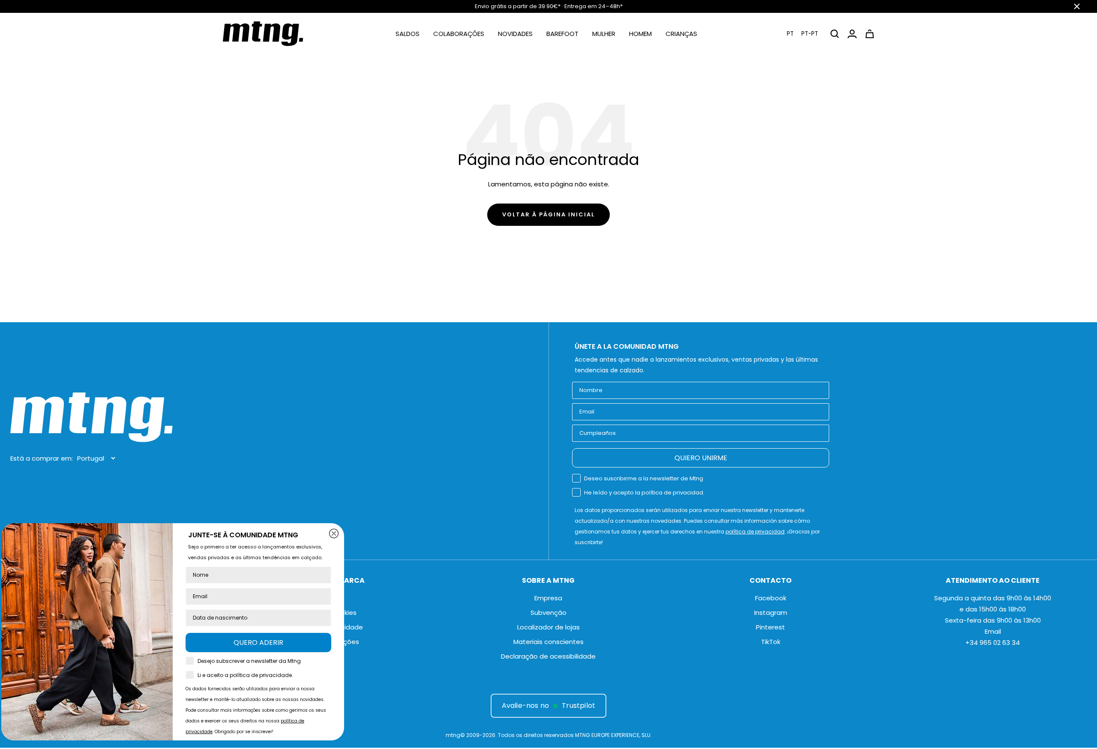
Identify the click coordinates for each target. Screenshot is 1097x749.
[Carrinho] (869, 34)
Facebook (770, 597)
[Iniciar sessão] (852, 34)
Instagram (770, 612)
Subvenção (548, 612)
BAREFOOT (562, 33)
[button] (802, 34)
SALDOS (408, 33)
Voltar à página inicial (548, 214)
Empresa (548, 597)
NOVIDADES (515, 33)
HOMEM (640, 33)
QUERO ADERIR (266, 642)
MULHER (603, 33)
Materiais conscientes (548, 641)
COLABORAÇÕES (458, 33)
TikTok (770, 641)
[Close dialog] (341, 533)
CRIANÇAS (681, 33)
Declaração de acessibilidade (548, 656)
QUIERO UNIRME (700, 458)
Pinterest (770, 627)
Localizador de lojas (548, 627)
